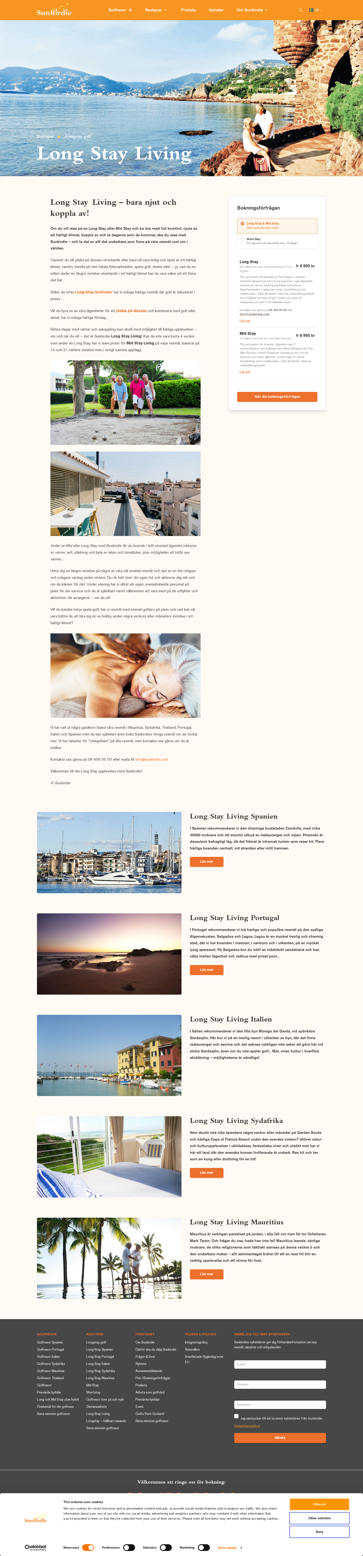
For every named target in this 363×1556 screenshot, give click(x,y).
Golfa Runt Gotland (149, 1414)
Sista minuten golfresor (53, 1414)
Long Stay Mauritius (100, 1378)
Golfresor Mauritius (50, 1371)
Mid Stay (92, 1385)
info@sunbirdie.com (151, 760)
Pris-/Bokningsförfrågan (152, 1378)
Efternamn (241, 1396)
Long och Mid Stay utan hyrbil (58, 1399)
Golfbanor (44, 1385)
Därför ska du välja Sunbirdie (155, 1349)
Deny (319, 1532)
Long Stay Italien (98, 1364)
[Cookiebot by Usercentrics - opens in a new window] (35, 1548)
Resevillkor (192, 1349)
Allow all (319, 1504)
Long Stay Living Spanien (234, 816)
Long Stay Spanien (99, 1349)
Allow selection (319, 1518)
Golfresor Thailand (50, 1378)
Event (139, 1407)
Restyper (154, 10)
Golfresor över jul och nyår (105, 1399)
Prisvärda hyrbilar (49, 1392)
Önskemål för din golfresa (55, 1407)
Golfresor (118, 10)
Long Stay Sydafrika (100, 1371)
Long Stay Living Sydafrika (236, 1120)
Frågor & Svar (145, 1357)
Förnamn (240, 1376)
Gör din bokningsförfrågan (277, 396)
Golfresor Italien (48, 1357)
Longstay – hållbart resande (106, 1421)
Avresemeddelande (148, 1371)
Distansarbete (96, 1407)
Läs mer (245, 321)
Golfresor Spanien (50, 1342)
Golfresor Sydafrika (51, 1364)
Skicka (280, 1438)
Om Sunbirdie (251, 10)
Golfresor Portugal (50, 1349)
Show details (227, 1547)
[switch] (129, 1547)
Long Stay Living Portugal (234, 917)
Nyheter (217, 10)
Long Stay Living (98, 1414)
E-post (238, 1356)
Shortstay (93, 1392)
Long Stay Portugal (100, 1357)
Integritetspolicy (196, 1342)
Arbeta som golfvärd (149, 1392)
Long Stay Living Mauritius (237, 1222)
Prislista (189, 10)
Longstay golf (78, 136)
